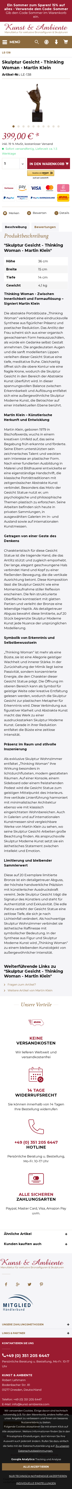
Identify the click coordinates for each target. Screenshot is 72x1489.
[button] (40, 174)
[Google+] (18, 1284)
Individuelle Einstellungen (36, 1483)
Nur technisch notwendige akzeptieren (38, 1475)
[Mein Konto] (56, 42)
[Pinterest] (41, 1284)
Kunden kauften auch (22, 1244)
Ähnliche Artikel (18, 1234)
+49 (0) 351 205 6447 (36, 1142)
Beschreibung (16, 227)
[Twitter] (30, 1284)
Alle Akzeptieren (36, 1466)
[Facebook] (6, 1284)
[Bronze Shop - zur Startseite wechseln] (36, 27)
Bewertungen (45, 227)
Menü (15, 42)
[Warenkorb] (66, 42)
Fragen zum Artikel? (21, 984)
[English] (46, 42)
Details (64, 213)
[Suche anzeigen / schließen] (37, 42)
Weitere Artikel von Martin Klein (29, 990)
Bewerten (39, 213)
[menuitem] (11, 42)
